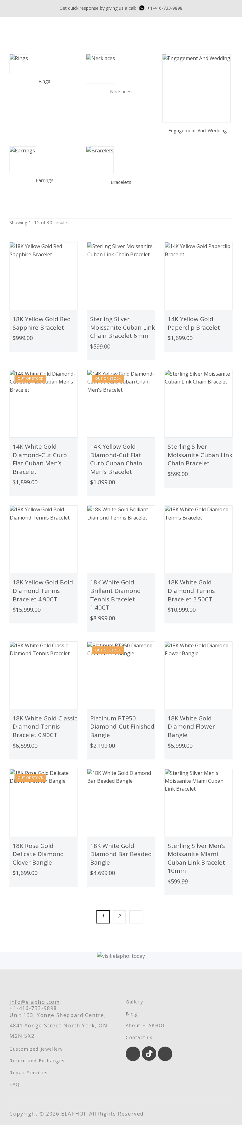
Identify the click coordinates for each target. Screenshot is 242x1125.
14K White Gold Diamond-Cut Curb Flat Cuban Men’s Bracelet (40, 459)
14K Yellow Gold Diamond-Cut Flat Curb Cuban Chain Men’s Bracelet (116, 459)
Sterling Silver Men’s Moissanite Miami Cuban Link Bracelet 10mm (196, 858)
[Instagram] (133, 1054)
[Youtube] (165, 1054)
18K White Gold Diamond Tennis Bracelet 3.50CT (191, 590)
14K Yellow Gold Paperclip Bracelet (194, 323)
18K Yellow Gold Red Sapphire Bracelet (42, 323)
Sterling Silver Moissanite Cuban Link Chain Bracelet (200, 454)
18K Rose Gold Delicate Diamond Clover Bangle (38, 854)
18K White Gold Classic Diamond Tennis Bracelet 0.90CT (45, 726)
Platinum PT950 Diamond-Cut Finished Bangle (122, 726)
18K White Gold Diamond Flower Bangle (191, 726)
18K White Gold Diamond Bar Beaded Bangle (121, 854)
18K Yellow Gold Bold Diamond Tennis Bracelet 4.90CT (43, 590)
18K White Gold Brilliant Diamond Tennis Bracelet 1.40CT (115, 594)
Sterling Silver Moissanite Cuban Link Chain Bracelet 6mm (122, 327)
